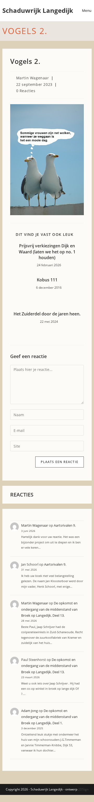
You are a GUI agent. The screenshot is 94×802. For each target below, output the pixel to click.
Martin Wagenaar (32, 77)
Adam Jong (29, 710)
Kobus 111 (47, 280)
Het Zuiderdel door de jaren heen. (47, 314)
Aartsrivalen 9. (65, 525)
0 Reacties (26, 90)
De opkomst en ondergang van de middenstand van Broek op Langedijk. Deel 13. (49, 609)
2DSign (83, 789)
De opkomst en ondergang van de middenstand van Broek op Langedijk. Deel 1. (49, 716)
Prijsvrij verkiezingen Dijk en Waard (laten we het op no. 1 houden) (47, 251)
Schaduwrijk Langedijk (37, 10)
